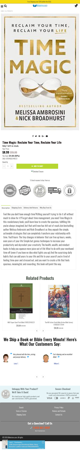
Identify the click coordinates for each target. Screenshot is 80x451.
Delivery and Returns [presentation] (31, 207)
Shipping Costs (21, 414)
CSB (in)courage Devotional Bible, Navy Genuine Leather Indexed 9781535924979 (23, 445)
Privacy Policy (58, 407)
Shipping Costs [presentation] (17, 207)
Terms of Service (21, 411)
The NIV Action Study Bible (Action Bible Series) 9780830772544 (59, 323)
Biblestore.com (12, 437)
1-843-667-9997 (41, 428)
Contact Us (58, 414)
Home (2, 11)
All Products (9, 11)
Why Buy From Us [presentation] (45, 207)
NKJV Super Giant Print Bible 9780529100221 (21, 322)
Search (21, 407)
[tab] (6, 207)
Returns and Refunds (59, 411)
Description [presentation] (6, 208)
